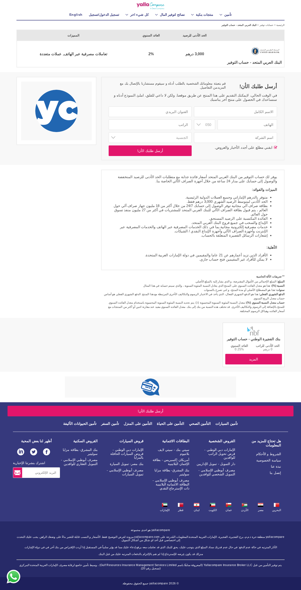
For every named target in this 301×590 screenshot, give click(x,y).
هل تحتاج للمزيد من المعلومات (266, 443)
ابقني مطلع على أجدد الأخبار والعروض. (244, 147)
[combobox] (204, 124)
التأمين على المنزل (138, 424)
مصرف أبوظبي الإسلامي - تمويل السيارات (125, 472)
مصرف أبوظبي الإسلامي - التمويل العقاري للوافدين (79, 462)
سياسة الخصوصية (268, 460)
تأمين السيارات (226, 424)
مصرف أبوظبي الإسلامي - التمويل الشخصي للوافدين (216, 472)
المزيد (253, 359)
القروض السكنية (85, 441)
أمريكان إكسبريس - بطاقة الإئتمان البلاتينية (171, 462)
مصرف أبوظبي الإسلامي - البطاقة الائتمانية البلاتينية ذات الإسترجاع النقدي (171, 484)
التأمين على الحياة (170, 424)
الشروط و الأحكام (268, 454)
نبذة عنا (276, 466)
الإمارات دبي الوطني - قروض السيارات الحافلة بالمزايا (126, 454)
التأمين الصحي (200, 424)
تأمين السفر (110, 424)
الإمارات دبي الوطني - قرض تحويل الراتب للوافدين (219, 454)
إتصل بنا (275, 473)
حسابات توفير (266, 25)
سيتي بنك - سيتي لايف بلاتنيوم (173, 452)
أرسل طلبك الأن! (150, 151)
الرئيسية (280, 25)
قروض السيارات (131, 441)
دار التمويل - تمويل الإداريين (216, 464)
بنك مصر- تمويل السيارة (126, 464)
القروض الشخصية (222, 441)
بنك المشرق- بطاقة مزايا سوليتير (171, 472)
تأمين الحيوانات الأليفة (79, 424)
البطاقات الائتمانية (175, 441)
